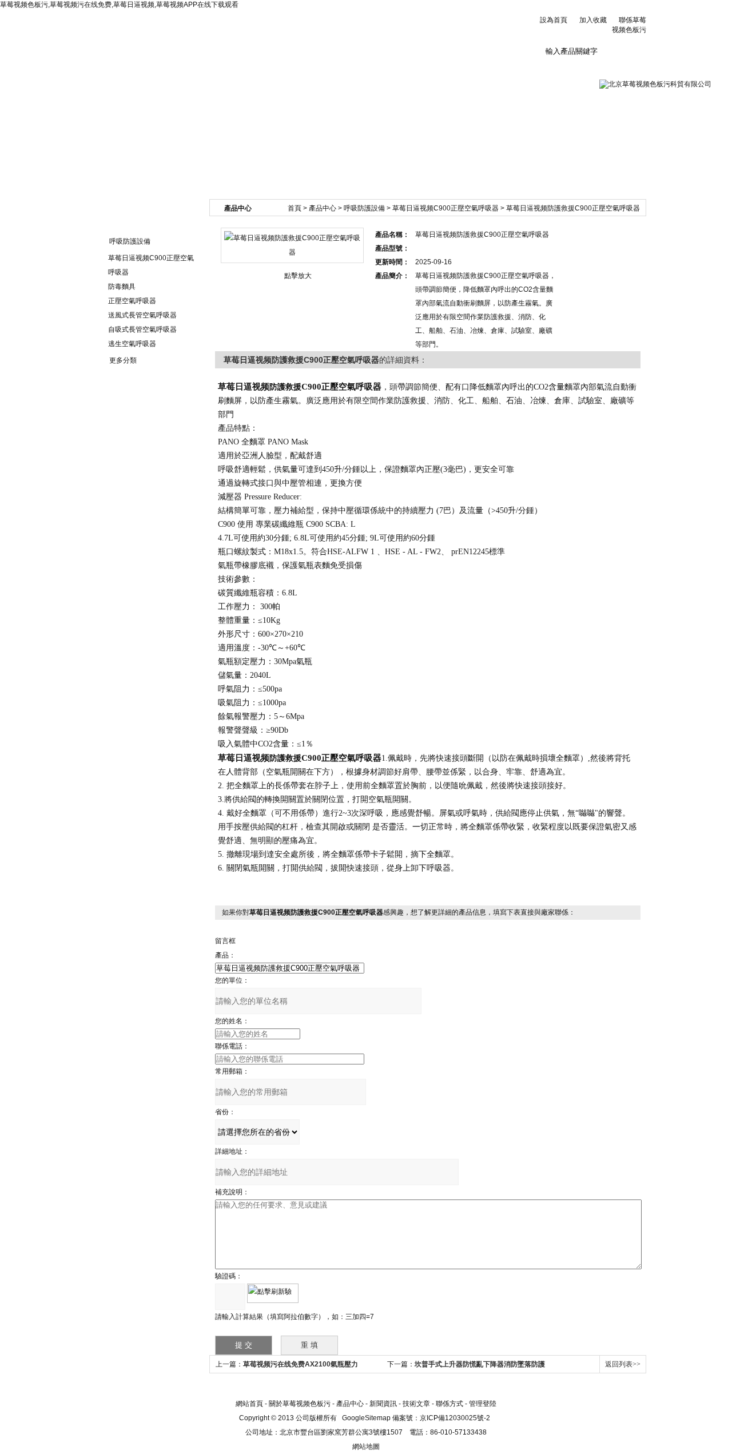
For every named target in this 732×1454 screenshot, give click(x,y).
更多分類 (123, 360)
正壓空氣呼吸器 (132, 301)
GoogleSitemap (366, 1418)
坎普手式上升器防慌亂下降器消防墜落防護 (480, 1364)
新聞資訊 (261, 68)
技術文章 (402, 68)
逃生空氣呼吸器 (132, 344)
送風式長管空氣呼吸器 (142, 315)
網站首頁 (121, 68)
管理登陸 (482, 1404)
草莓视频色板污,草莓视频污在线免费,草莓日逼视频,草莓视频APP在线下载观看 (119, 5)
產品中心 (322, 208)
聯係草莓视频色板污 (543, 73)
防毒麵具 (122, 287)
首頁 (294, 208)
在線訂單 (472, 68)
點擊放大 (298, 276)
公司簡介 (191, 68)
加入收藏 (593, 20)
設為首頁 (553, 20)
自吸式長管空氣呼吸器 (142, 329)
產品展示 (332, 68)
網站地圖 (366, 1447)
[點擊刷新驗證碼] (273, 1293)
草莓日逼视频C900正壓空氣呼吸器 (445, 208)
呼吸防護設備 (129, 241)
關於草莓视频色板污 (300, 1404)
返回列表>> (622, 1364)
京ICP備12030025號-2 (455, 1418)
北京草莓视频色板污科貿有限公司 (229, 34)
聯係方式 (449, 1404)
